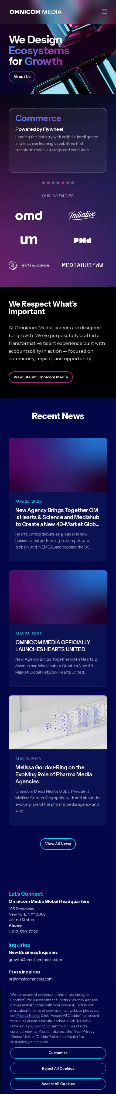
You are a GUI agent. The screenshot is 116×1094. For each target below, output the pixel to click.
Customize (58, 1053)
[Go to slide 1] (43, 182)
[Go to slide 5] (63, 182)
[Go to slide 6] (67, 182)
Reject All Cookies (58, 1068)
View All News (58, 843)
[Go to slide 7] (72, 182)
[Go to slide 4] (58, 182)
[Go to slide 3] (53, 182)
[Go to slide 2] (48, 182)
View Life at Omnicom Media (40, 377)
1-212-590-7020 (24, 931)
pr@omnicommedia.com (31, 979)
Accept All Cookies (58, 1084)
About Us (21, 76)
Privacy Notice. (28, 1015)
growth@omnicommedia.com (35, 959)
